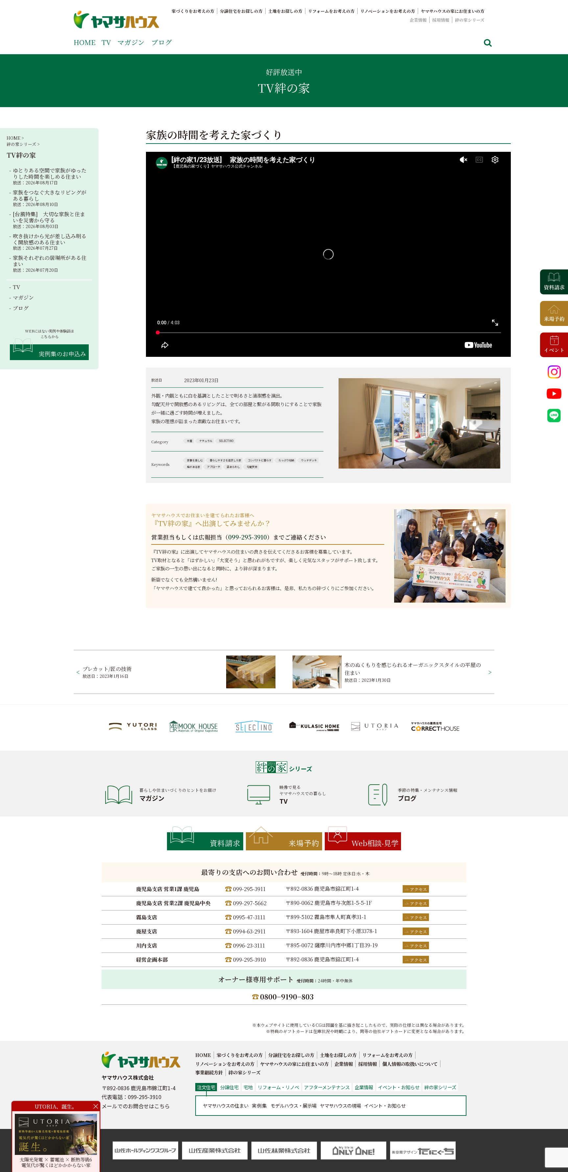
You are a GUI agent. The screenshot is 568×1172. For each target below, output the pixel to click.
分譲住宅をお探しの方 (241, 11)
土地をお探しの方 (285, 11)
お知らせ (385, 1105)
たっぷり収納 (286, 460)
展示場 (294, 1105)
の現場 (340, 1105)
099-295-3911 (249, 889)
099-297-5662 (250, 903)
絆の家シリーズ (470, 20)
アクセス (418, 889)
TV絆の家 (21, 155)
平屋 (189, 441)
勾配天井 (252, 467)
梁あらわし (233, 467)
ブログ (161, 42)
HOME (84, 42)
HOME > (15, 138)
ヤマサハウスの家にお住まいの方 (453, 11)
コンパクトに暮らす (260, 460)
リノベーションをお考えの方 (387, 11)
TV (106, 42)
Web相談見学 (374, 843)
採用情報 (440, 20)
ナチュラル (205, 441)
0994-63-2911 (249, 931)
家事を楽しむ (195, 460)
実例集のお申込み (62, 354)
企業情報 (418, 20)
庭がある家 (193, 467)
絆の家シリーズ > (23, 144)
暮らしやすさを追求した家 (225, 460)
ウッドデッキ (309, 460)
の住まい (225, 1105)
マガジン (131, 42)
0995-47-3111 (249, 917)
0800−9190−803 (287, 996)
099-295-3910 (247, 537)
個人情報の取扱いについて (410, 1063)
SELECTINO (226, 441)
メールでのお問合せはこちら (136, 1106)
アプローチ (213, 467)
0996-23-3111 (249, 945)
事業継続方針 (209, 1072)
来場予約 (304, 843)
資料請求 (225, 843)
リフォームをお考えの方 (331, 11)
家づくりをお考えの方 (193, 11)
